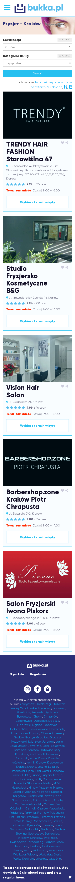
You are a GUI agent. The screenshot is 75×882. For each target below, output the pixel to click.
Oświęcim (17, 808)
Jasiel (60, 741)
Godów (19, 737)
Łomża (18, 779)
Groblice (42, 737)
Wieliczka (19, 854)
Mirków (33, 787)
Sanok (59, 825)
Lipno (30, 770)
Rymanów (33, 825)
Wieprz (32, 854)
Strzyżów (36, 837)
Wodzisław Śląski (50, 854)
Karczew (33, 750)
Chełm (37, 716)
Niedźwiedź (35, 796)
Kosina (42, 758)
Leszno (42, 766)
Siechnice (47, 829)
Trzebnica (21, 846)
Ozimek (30, 808)
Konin (33, 758)
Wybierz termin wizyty (37, 202)
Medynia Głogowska (28, 783)
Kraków (41, 762)
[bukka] (37, 8)
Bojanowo (44, 708)
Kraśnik (21, 766)
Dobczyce (50, 725)
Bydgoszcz (24, 716)
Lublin (26, 775)
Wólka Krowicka (23, 858)
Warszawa (56, 850)
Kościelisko (18, 762)
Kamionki (20, 750)
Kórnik (31, 762)
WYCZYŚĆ (65, 39)
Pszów (16, 821)
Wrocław (41, 858)
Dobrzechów (19, 729)
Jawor (22, 745)
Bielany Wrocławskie (23, 708)
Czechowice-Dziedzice (31, 720)
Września (55, 858)
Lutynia (47, 775)
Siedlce (60, 829)
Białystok (59, 704)
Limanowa (18, 770)
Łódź (38, 779)
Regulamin (38, 674)
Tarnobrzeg (36, 842)
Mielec (47, 783)
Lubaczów (57, 770)
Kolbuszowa (51, 754)
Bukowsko (37, 712)
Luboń (36, 775)
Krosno (31, 766)
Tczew (60, 842)
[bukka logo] (37, 666)
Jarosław (48, 741)
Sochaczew (35, 833)
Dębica (37, 725)
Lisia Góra (42, 770)
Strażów (23, 837)
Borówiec (59, 708)
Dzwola (34, 733)
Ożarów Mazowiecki (50, 808)
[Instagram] (27, 689)
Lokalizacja (12, 40)
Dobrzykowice (38, 729)
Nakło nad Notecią (49, 791)
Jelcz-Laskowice (53, 745)
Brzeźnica (23, 712)
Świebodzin (18, 842)
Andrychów (27, 704)
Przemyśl (47, 816)
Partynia (30, 812)
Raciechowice (42, 821)
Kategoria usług (16, 56)
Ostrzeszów (52, 804)
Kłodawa (36, 754)
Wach (27, 850)
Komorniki (21, 758)
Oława (47, 800)
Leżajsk (53, 766)
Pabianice (16, 812)
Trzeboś (35, 846)
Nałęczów (19, 796)
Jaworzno (34, 745)
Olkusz (37, 800)
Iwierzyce (34, 741)
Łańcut (57, 775)
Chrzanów (50, 716)
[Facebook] (37, 689)
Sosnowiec (52, 833)
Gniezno (57, 733)
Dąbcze (53, 720)
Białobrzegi (43, 704)
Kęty (57, 750)
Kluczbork (21, 754)
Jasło (13, 745)
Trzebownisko (51, 846)
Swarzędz (50, 837)
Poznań (21, 816)
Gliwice (46, 733)
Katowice (47, 750)
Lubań (16, 775)
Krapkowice (55, 762)
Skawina (21, 833)
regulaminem (13, 877)
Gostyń (30, 737)
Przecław (33, 816)
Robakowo (19, 825)
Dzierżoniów (19, 733)
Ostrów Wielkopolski (28, 804)
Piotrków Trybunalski (51, 812)
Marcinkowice (52, 779)
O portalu (17, 674)
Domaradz (56, 729)
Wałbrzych (40, 850)
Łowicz (28, 779)
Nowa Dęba (53, 796)
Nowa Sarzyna (21, 800)
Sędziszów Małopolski (24, 829)
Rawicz (57, 821)
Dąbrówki (24, 725)
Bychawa (51, 712)
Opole (58, 800)
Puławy (26, 821)
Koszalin (53, 758)
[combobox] (37, 47)
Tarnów (50, 842)
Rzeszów (47, 825)
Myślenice (28, 791)
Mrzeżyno (45, 787)
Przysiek (59, 816)
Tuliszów (16, 850)
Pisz (11, 816)
